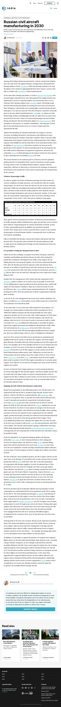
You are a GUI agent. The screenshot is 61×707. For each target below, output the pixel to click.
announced (21, 145)
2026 (3, 674)
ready (32, 423)
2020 (3, 679)
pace (19, 301)
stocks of (34, 428)
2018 (42, 679)
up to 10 (27, 357)
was (15, 145)
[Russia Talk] (30, 693)
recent (43, 560)
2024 (42, 674)
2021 (42, 676)
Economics (7, 17)
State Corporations (24, 17)
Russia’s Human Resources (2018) (49, 700)
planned (31, 155)
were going (16, 440)
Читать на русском (8, 33)
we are (39, 442)
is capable (40, 494)
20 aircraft (15, 403)
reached (38, 405)
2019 (23, 679)
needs (16, 323)
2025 (23, 674)
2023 (3, 676)
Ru (54, 8)
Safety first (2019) (45, 697)
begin (20, 462)
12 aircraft (41, 445)
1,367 (42, 113)
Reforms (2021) (45, 691)
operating (33, 103)
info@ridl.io (5, 691)
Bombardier (48, 95)
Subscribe (40, 3)
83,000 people (24, 328)
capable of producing (26, 501)
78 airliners (22, 91)
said (52, 472)
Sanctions (14, 17)
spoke (26, 469)
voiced (19, 289)
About (34, 3)
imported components (45, 428)
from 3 (10, 357)
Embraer (40, 95)
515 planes (24, 86)
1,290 (35, 113)
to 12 (15, 357)
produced (7, 350)
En (56, 8)
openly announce (45, 121)
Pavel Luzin (11, 37)
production (45, 395)
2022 (23, 676)
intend (14, 153)
